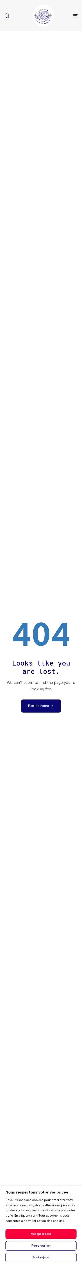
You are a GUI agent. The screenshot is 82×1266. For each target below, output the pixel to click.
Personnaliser (41, 1246)
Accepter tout (41, 1234)
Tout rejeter (41, 1257)
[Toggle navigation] (65, 15)
